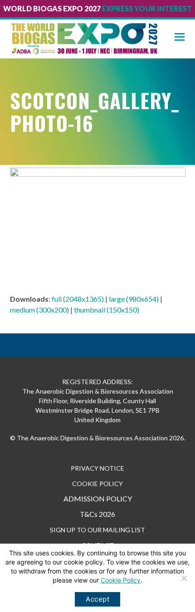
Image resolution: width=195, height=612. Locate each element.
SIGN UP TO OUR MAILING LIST (97, 530)
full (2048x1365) (78, 298)
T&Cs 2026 (97, 514)
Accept (97, 599)
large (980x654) (134, 298)
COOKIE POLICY (97, 483)
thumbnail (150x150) (106, 309)
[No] (183, 578)
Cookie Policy (121, 580)
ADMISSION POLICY (97, 498)
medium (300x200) (39, 309)
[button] (185, 37)
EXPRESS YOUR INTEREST (147, 8)
